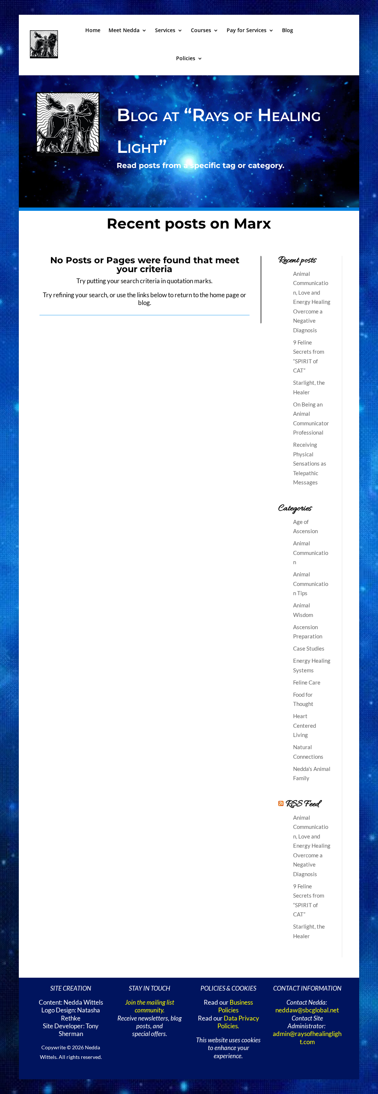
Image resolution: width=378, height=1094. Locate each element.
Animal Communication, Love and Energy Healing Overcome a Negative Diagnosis (311, 301)
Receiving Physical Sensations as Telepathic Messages (309, 463)
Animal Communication (310, 552)
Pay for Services (247, 30)
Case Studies (308, 648)
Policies (185, 58)
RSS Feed (302, 804)
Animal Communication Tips (310, 583)
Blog (287, 30)
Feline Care (306, 682)
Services (165, 30)
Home (92, 30)
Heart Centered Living (304, 725)
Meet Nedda (124, 30)
